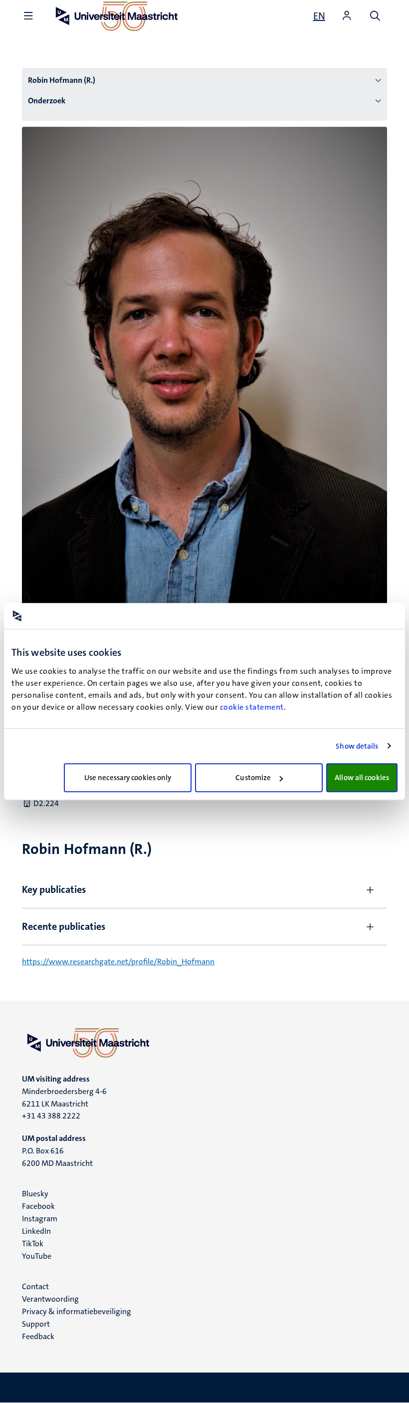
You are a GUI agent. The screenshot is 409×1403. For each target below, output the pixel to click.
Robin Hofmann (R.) (61, 80)
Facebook (38, 1206)
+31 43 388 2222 (51, 1116)
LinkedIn (36, 1231)
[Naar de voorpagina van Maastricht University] (204, 1043)
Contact (35, 1286)
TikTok (32, 1243)
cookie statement (252, 707)
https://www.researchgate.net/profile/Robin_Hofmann (118, 961)
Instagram (39, 1218)
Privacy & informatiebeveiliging (76, 1311)
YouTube (36, 1256)
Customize (253, 778)
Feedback (38, 1336)
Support (36, 1324)
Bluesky (35, 1193)
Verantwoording (50, 1299)
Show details (357, 746)
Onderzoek (46, 100)
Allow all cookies (362, 778)
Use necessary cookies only (128, 778)
